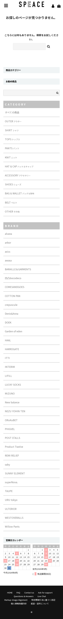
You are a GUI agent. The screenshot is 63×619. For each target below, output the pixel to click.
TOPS (12, 139)
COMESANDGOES (14, 287)
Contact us (29, 592)
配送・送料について (40, 603)
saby (7, 464)
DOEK (8, 322)
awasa (8, 260)
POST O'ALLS (12, 438)
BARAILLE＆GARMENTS (18, 269)
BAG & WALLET (19, 193)
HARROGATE (12, 349)
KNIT (11, 157)
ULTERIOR (11, 509)
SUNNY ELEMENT (15, 473)
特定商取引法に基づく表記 (43, 599)
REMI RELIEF (12, 455)
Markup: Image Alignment (15, 599)
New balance (12, 402)
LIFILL (8, 376)
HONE (10, 592)
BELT (11, 202)
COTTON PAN (12, 296)
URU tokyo (11, 500)
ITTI (7, 358)
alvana (8, 233)
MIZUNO (10, 393)
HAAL (8, 340)
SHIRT (12, 130)
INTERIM (10, 367)
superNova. (11, 482)
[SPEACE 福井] (31, 5)
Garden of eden (13, 331)
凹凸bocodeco (13, 278)
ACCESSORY (18, 175)
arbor (8, 242)
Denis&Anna (11, 313)
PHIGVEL (10, 429)
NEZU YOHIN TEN (15, 411)
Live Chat (42, 596)
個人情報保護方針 (19, 603)
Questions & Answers (23, 596)
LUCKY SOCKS (13, 384)
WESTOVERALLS (14, 517)
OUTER (13, 121)
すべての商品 (12, 112)
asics (7, 251)
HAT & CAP (19, 166)
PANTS (12, 148)
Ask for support (45, 592)
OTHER (12, 211)
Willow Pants (12, 526)
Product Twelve (14, 446)
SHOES (13, 184)
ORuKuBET (11, 420)
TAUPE (9, 491)
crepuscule (11, 305)
